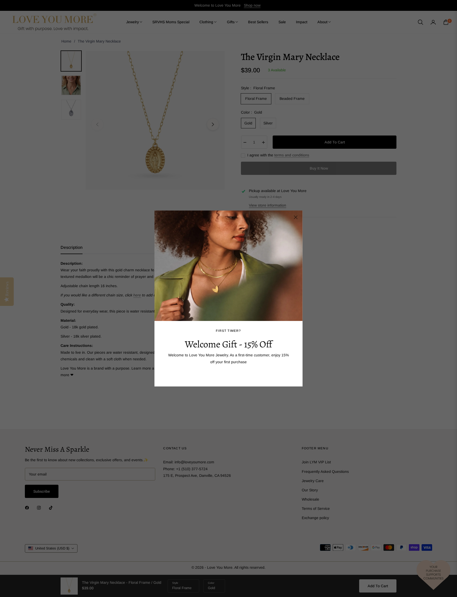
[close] (295, 217)
